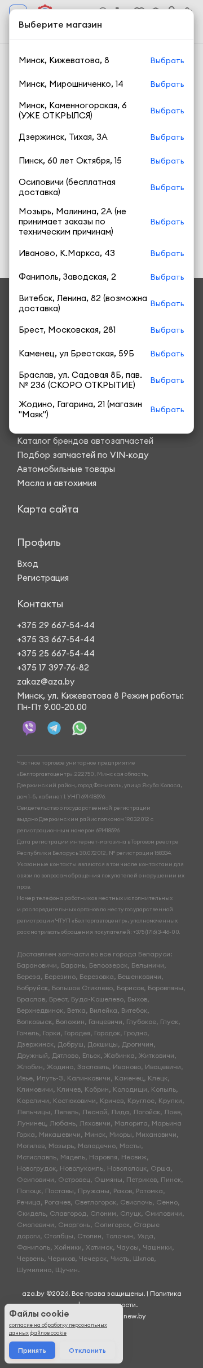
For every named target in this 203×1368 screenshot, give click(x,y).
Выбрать (167, 60)
